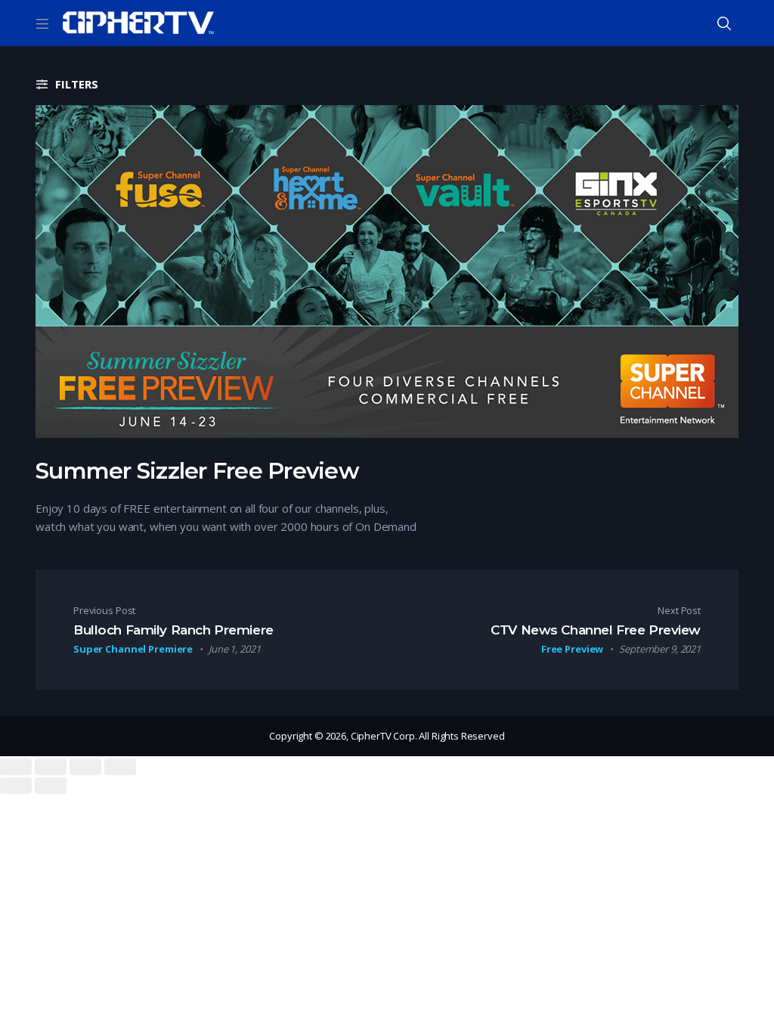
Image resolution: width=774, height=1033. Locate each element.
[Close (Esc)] (16, 766)
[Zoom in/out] (120, 766)
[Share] (51, 766)
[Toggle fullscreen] (85, 766)
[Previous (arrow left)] (16, 785)
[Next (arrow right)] (51, 785)
